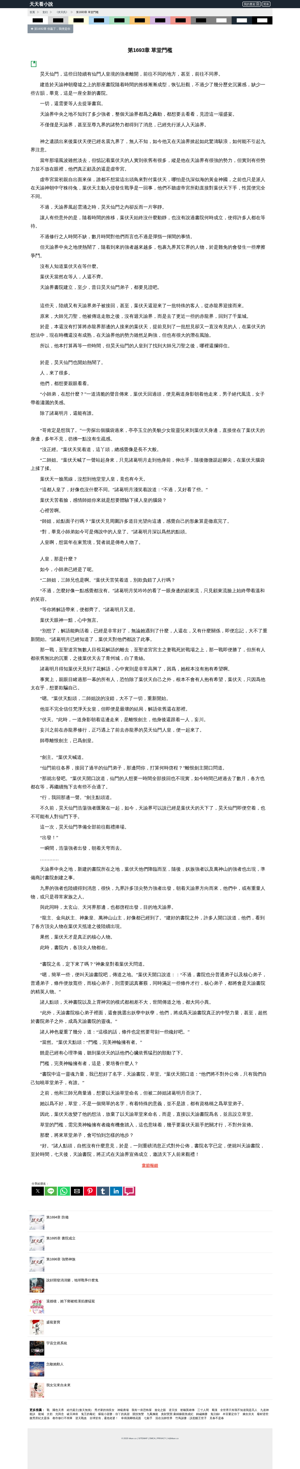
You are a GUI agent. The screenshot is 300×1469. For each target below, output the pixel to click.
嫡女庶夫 (249, 1414)
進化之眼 (160, 1410)
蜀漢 (215, 1410)
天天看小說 (41, 4)
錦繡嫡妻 (202, 1414)
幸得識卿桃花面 (131, 1418)
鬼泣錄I (215, 1414)
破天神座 (73, 1414)
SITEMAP (143, 1438)
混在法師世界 (164, 1418)
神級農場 (123, 1410)
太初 (50, 1414)
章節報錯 (150, 1165)
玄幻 (45, 12)
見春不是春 (217, 1418)
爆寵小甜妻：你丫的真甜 (114, 1414)
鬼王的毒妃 (88, 1414)
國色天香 (58, 1410)
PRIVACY (161, 1438)
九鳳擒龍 (153, 1414)
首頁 (32, 12)
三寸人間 (203, 1410)
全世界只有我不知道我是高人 (239, 1410)
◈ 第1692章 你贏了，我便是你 (50, 28)
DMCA (152, 1438)
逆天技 (173, 1410)
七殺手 (148, 1418)
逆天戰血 (81, 1418)
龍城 (41, 1414)
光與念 (60, 1414)
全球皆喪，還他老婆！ (104, 1418)
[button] (38, 1191)
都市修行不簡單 (62, 1418)
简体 (266, 4)
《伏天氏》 (62, 12)
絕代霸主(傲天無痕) (79, 1410)
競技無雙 (138, 1414)
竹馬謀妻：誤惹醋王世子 (191, 1418)
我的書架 (249, 4)
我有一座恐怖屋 (142, 1410)
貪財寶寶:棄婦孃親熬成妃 (177, 1414)
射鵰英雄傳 (187, 1410)
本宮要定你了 (232, 1414)
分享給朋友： (40, 1183)
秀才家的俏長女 (104, 1410)
